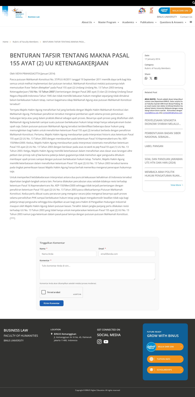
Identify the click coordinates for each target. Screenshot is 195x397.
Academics (128, 22)
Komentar (45, 260)
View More (176, 185)
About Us (87, 22)
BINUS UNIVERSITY (167, 16)
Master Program (107, 22)
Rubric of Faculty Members (25, 41)
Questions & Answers (171, 22)
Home (5, 41)
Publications (147, 22)
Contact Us (186, 16)
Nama (43, 248)
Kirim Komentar (52, 303)
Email (102, 248)
